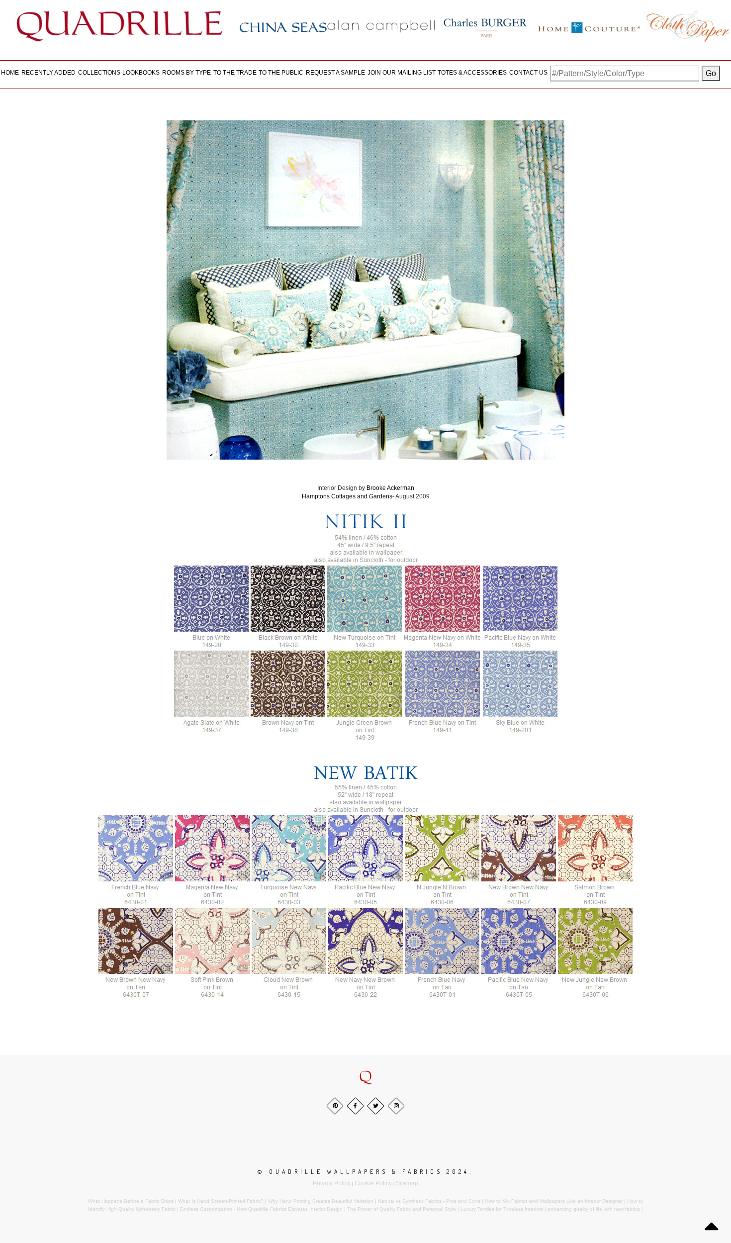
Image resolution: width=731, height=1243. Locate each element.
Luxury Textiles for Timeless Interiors (501, 1209)
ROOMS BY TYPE (186, 72)
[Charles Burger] (485, 25)
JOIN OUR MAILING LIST (401, 72)
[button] (365, 1076)
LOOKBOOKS (141, 72)
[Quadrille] (120, 25)
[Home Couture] (589, 25)
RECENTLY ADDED (48, 72)
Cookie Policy (373, 1183)
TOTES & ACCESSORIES (472, 72)
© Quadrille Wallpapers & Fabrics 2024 (363, 1171)
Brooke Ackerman (390, 487)
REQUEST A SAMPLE (335, 72)
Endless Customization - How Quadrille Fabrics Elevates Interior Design (261, 1209)
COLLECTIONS (99, 72)
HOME (10, 72)
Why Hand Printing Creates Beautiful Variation (320, 1201)
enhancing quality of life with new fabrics (594, 1209)
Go (711, 73)
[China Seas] (283, 26)
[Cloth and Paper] (687, 25)
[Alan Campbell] (381, 25)
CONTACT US (528, 72)
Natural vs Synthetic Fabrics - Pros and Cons (429, 1201)
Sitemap (407, 1183)
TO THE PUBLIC (281, 72)
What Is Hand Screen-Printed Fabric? (221, 1201)
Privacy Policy (332, 1183)
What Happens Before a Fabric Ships (131, 1201)
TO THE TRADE (235, 72)
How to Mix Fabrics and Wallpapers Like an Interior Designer (554, 1201)
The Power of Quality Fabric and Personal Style (401, 1209)
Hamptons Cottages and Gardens (347, 496)
